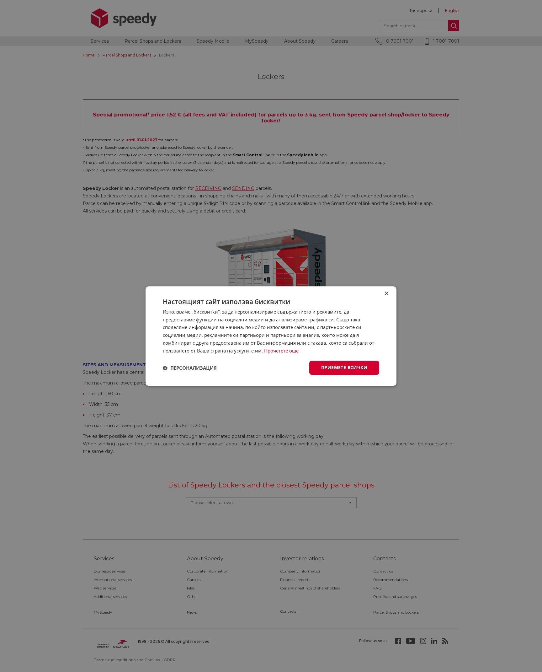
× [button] (386, 293)
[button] (190, 368)
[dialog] (271, 336)
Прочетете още (281, 350)
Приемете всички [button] (344, 368)
